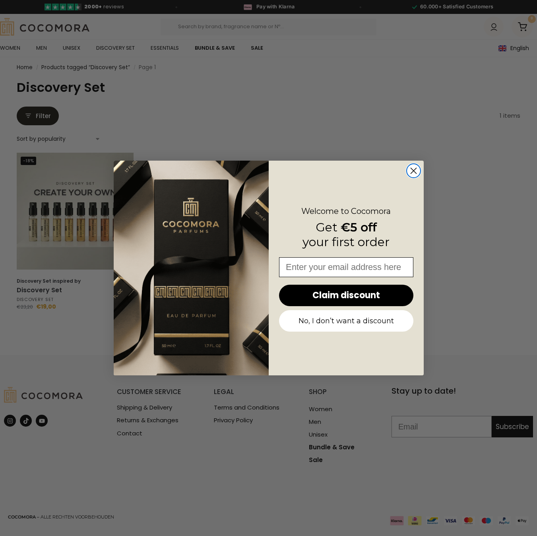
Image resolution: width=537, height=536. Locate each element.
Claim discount (346, 295)
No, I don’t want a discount (346, 321)
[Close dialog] (414, 171)
